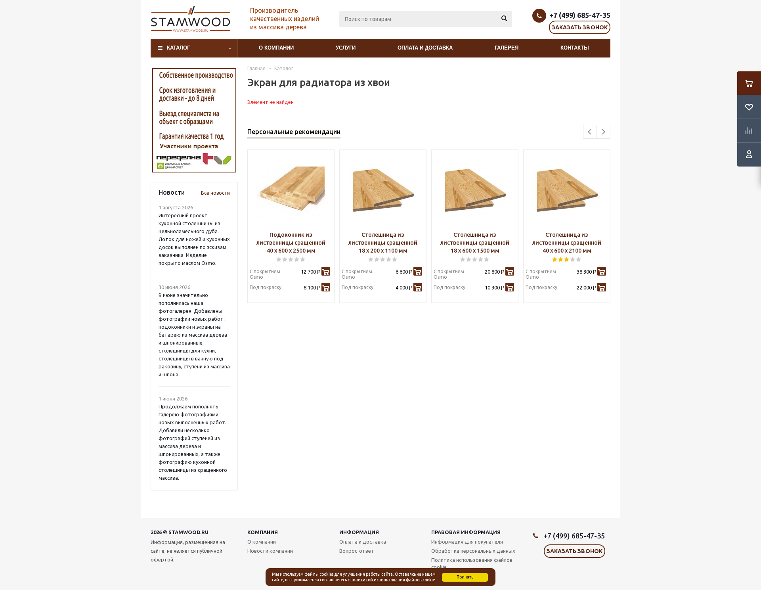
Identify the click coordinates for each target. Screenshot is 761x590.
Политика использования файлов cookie (471, 563)
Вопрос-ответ (356, 551)
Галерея (506, 48)
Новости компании (270, 551)
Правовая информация (466, 532)
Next (603, 131)
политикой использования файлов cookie (392, 579)
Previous (590, 131)
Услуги (346, 48)
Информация (359, 532)
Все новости (215, 192)
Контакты (574, 48)
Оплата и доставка (425, 48)
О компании (276, 48)
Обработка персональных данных (473, 551)
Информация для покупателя (467, 541)
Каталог (178, 48)
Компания (262, 532)
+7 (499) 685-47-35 (579, 15)
